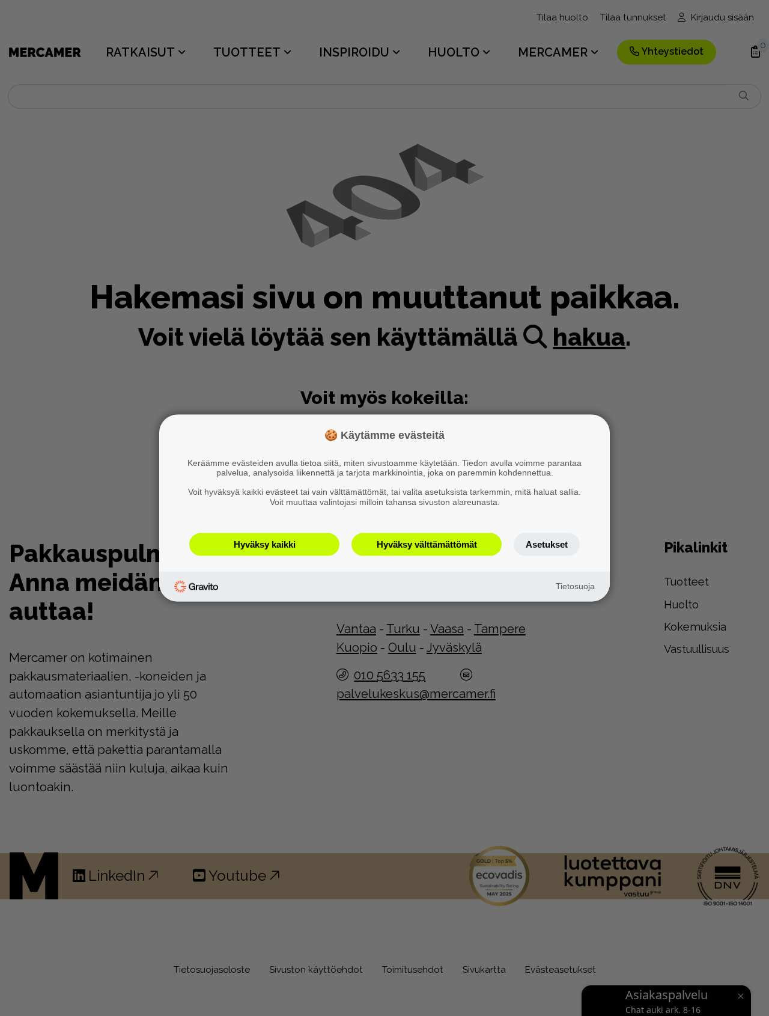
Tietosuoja (575, 586)
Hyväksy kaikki (265, 544)
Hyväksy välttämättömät (427, 544)
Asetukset (547, 544)
